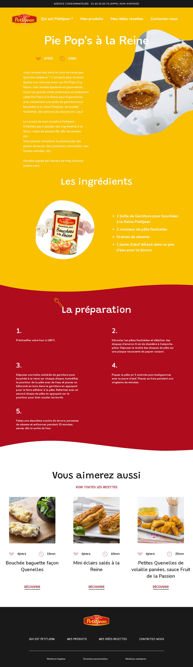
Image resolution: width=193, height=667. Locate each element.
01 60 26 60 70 (100, 3)
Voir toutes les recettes (96, 487)
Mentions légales (56, 659)
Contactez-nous (164, 18)
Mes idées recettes (126, 18)
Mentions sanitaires (136, 659)
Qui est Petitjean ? (57, 18)
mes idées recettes (113, 639)
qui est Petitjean (42, 639)
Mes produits (91, 18)
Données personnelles (95, 659)
